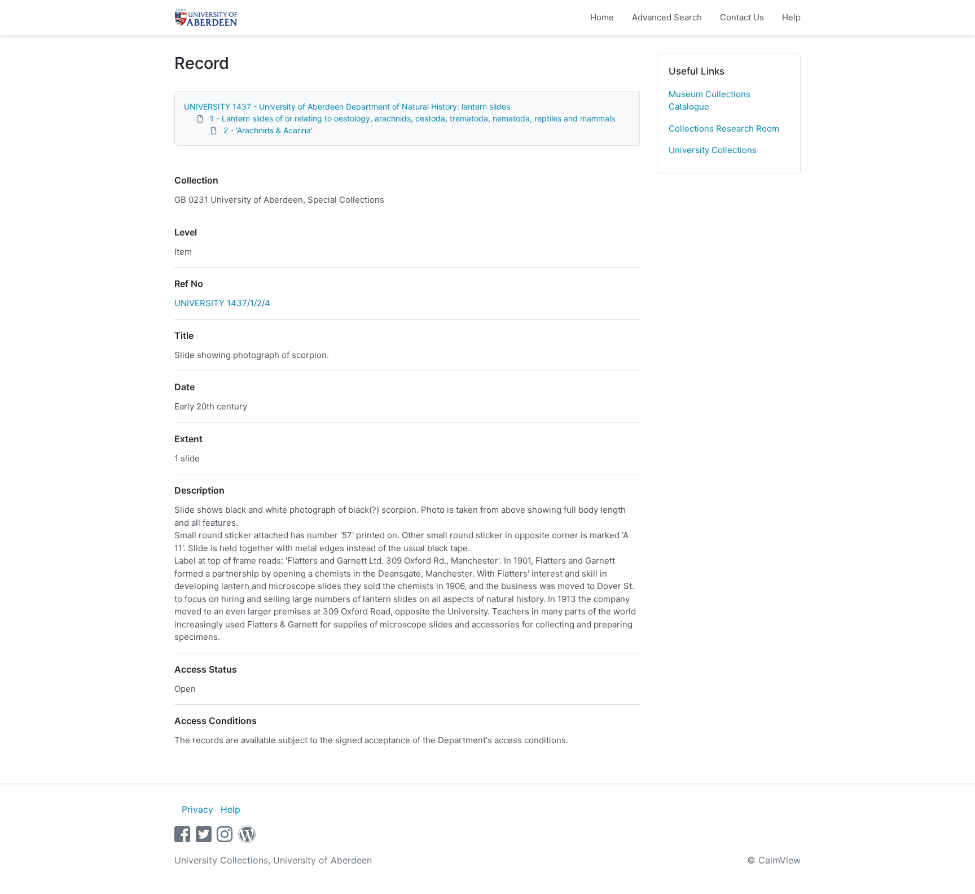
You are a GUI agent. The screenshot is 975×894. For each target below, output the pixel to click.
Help (791, 17)
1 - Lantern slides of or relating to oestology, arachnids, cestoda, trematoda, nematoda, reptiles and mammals (412, 118)
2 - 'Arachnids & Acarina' (268, 130)
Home (602, 17)
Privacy (197, 809)
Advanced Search (667, 17)
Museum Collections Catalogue (709, 100)
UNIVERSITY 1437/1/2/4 (222, 303)
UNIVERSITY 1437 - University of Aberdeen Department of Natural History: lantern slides (347, 106)
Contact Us (742, 17)
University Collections (713, 150)
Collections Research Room (724, 128)
